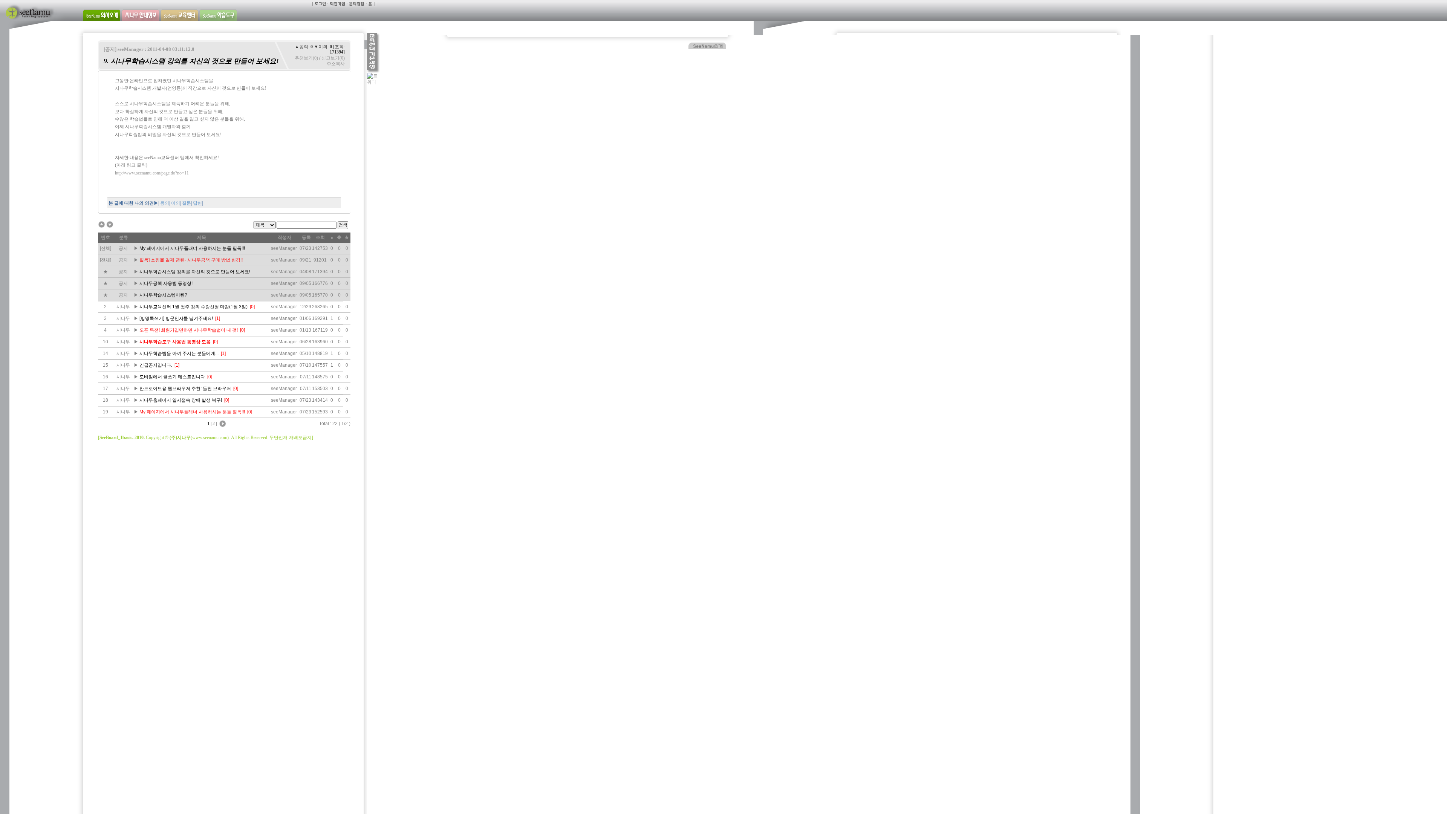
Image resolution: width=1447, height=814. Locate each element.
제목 (201, 237)
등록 (306, 237)
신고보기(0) (333, 58)
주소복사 (336, 63)
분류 (123, 237)
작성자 (284, 237)
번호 (105, 237)
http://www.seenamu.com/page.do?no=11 (152, 173)
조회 (320, 237)
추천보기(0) (306, 58)
